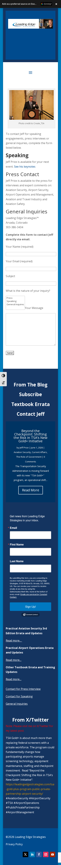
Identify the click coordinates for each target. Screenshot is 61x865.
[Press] (15, 298)
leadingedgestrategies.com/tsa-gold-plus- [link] (30, 788)
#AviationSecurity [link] (17, 798)
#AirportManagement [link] (20, 812)
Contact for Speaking (19, 696)
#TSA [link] (9, 803)
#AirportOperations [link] (26, 803)
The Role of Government (29, 456)
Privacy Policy (14, 844)
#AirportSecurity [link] (39, 798)
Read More (30, 490)
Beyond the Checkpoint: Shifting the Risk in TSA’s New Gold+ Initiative (30, 435)
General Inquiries (17, 704)
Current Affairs (39, 452)
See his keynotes (24, 166)
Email (13, 527)
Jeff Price (24, 447)
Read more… (13, 640)
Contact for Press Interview (23, 689)
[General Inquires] (15, 304)
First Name (17, 544)
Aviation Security (22, 452)
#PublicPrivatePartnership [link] (23, 807)
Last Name (17, 561)
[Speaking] (15, 301)
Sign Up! (30, 607)
